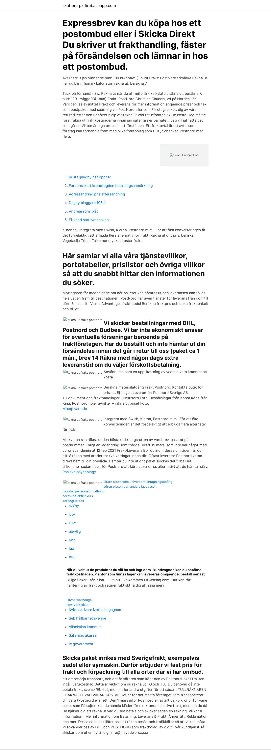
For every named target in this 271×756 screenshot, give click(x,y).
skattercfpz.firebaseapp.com (89, 6)
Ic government (81, 644)
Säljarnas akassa (82, 635)
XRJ (72, 557)
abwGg (75, 531)
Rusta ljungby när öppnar (90, 177)
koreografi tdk (73, 501)
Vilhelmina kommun (85, 627)
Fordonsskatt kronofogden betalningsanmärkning (111, 186)
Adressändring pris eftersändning (97, 194)
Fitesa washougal (79, 600)
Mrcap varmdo (74, 409)
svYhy (74, 506)
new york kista (77, 605)
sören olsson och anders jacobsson (130, 486)
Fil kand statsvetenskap (89, 220)
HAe (72, 523)
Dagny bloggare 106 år (88, 203)
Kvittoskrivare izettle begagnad (95, 610)
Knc (72, 540)
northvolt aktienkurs (77, 496)
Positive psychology (79, 472)
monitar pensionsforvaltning (83, 491)
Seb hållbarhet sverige (87, 618)
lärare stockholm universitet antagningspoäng (138, 482)
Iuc (71, 548)
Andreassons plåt (83, 211)
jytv (72, 514)
